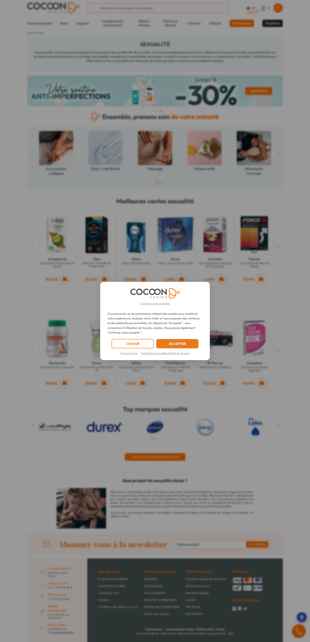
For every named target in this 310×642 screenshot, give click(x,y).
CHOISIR (132, 344)
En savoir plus (129, 353)
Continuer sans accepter (155, 303)
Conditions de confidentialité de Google (165, 353)
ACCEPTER (177, 344)
